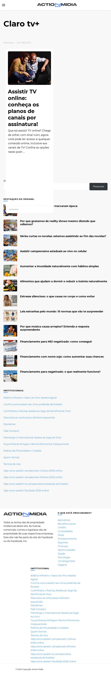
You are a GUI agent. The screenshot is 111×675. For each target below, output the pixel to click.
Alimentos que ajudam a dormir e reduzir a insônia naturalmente (63, 281)
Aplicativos (64, 520)
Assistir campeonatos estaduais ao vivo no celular (53, 251)
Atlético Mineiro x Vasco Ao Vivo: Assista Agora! (30, 397)
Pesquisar (98, 186)
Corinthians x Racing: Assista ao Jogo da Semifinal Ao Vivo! (37, 411)
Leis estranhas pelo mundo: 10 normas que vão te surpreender (61, 311)
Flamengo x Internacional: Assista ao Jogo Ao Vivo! (32, 437)
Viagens (62, 564)
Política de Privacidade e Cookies (22, 450)
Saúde (61, 553)
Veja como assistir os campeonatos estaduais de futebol (35, 484)
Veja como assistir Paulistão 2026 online (26, 490)
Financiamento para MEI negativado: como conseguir (56, 341)
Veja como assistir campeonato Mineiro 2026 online (33, 477)
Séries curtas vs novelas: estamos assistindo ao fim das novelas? (63, 236)
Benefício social (67, 524)
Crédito (62, 527)
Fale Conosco (11, 431)
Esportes (63, 542)
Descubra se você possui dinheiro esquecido (29, 417)
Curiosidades (65, 531)
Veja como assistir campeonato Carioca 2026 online (32, 470)
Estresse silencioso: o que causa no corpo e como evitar (57, 296)
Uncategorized (66, 561)
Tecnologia (64, 557)
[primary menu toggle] (3, 5)
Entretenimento (67, 538)
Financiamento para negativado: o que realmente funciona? (60, 371)
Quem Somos (11, 457)
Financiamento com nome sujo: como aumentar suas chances (62, 356)
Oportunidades (66, 550)
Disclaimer (9, 424)
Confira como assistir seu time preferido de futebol (32, 404)
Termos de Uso (12, 464)
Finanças (63, 546)
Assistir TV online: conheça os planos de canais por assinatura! (23, 107)
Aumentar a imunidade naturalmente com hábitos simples (59, 266)
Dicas (61, 535)
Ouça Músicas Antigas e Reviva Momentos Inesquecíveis (36, 444)
